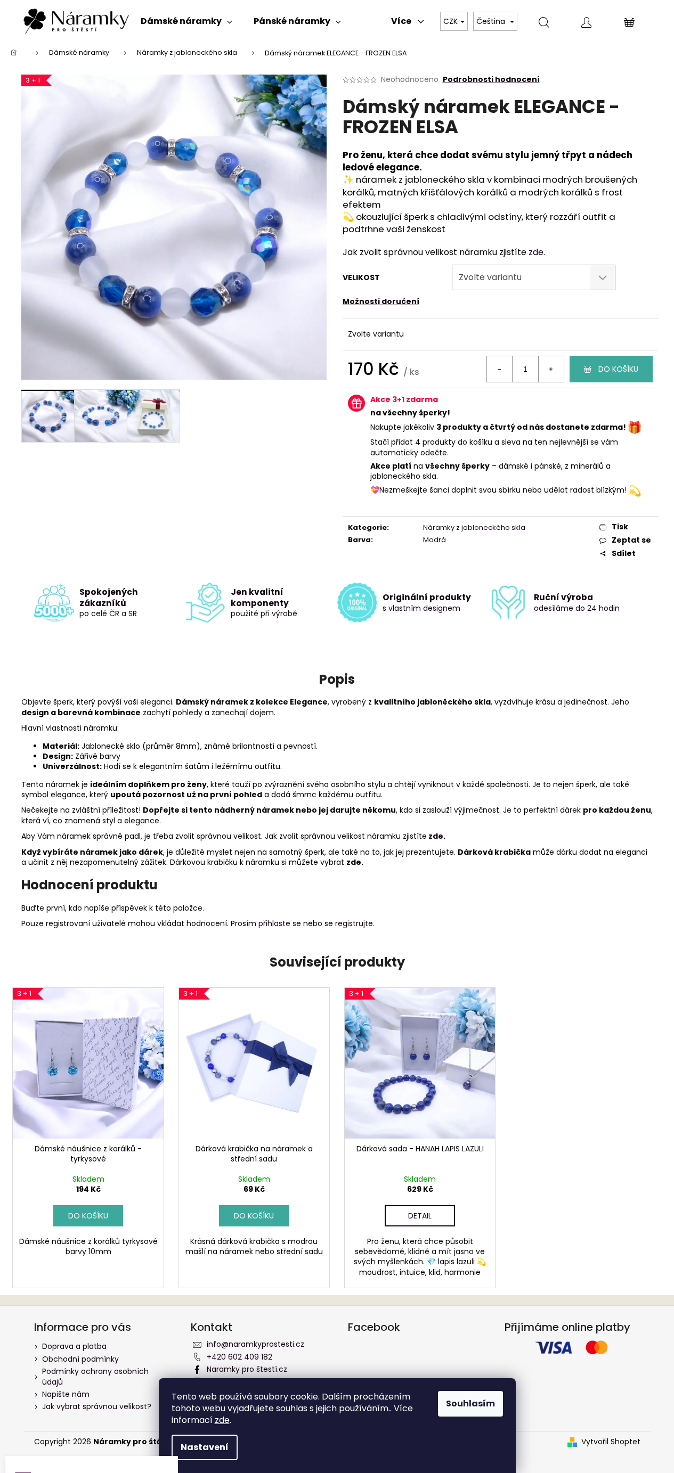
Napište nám (66, 1394)
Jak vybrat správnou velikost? (96, 1406)
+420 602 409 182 (239, 1357)
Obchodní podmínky (80, 1359)
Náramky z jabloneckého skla (474, 527)
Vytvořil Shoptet (610, 1442)
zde (222, 1420)
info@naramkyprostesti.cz (255, 1344)
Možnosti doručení (381, 301)
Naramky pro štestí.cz (247, 1369)
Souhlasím (470, 1403)
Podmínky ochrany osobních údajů (95, 1376)
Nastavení (205, 1447)
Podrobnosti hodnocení (491, 80)
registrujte (354, 923)
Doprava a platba (74, 1346)
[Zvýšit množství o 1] (551, 369)
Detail (420, 1215)
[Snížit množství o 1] (500, 369)
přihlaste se (279, 923)
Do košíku (618, 369)
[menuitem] (186, 21)
